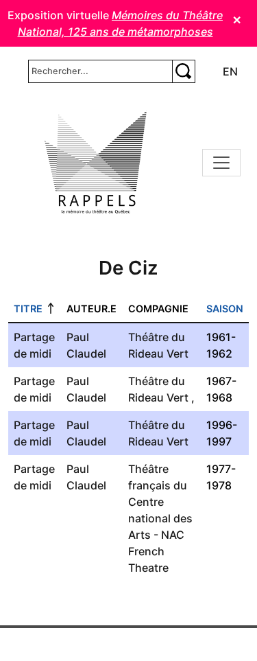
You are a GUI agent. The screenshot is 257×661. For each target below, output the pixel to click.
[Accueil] (96, 162)
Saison (224, 308)
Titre (28, 308)
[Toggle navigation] (221, 162)
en (230, 71)
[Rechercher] (183, 71)
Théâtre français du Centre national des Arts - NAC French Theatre (160, 518)
